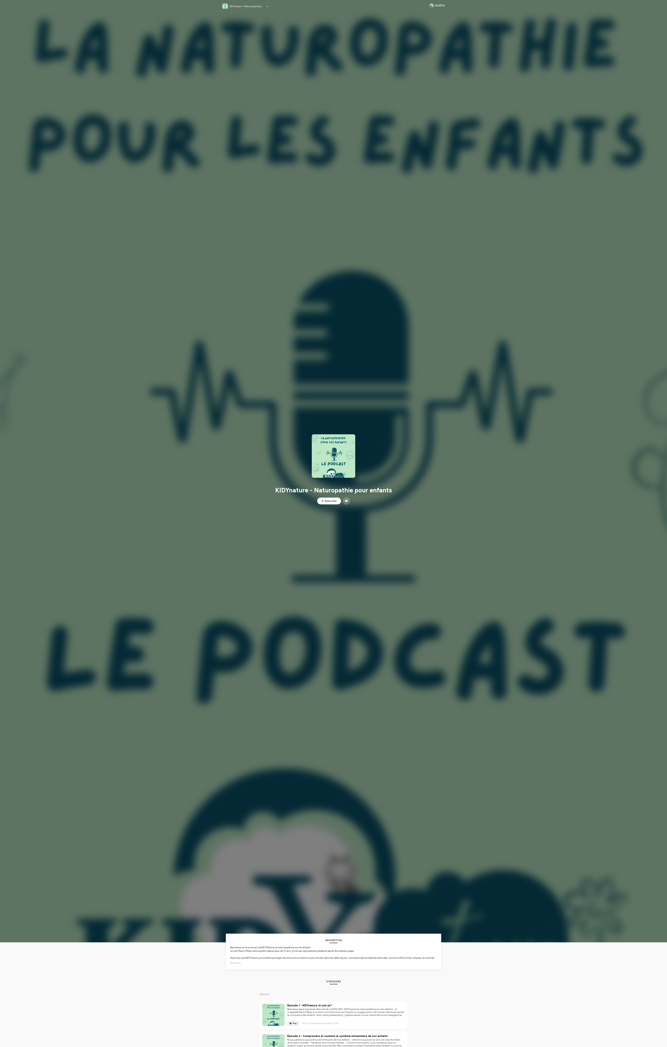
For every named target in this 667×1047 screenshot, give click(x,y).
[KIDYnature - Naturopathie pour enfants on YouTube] (346, 501)
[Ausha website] (437, 5)
